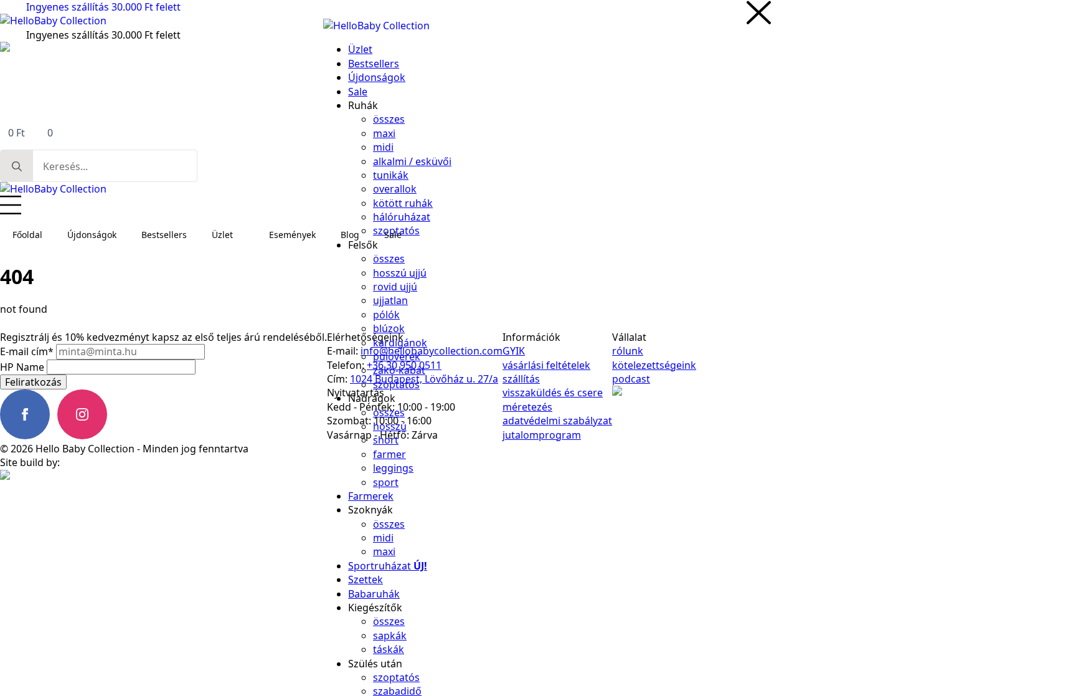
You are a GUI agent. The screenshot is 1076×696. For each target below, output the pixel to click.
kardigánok (400, 343)
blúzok (389, 328)
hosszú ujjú (400, 273)
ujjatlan (390, 300)
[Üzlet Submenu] (245, 235)
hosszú (390, 426)
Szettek (365, 579)
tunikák (390, 175)
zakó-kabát (399, 370)
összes (389, 119)
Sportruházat (387, 566)
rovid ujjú (395, 286)
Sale (393, 235)
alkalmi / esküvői (412, 161)
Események (292, 235)
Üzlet (222, 235)
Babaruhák (374, 594)
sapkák (390, 635)
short (386, 440)
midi (383, 147)
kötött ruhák (403, 203)
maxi (384, 133)
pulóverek (396, 356)
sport (386, 482)
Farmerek (371, 496)
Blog (350, 235)
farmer (389, 454)
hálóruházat (401, 217)
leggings (393, 468)
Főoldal (27, 235)
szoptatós (396, 384)
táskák (388, 649)
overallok (395, 189)
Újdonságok (91, 235)
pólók (386, 315)
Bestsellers (164, 235)
